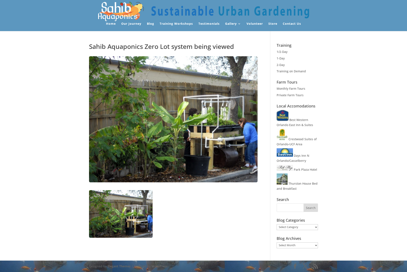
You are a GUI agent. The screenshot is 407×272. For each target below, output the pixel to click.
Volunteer (255, 24)
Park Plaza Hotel (305, 170)
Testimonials (209, 24)
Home (111, 24)
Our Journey (131, 24)
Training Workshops (176, 24)
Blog (150, 24)
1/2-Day (282, 52)
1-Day (281, 58)
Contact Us (292, 24)
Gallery (231, 24)
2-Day (281, 65)
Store (272, 24)
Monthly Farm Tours (291, 89)
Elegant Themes (119, 266)
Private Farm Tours (290, 95)
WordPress (159, 266)
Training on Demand (291, 71)
